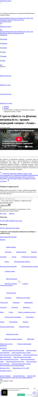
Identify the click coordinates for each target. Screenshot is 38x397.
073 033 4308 (4, 221)
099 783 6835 (12, 237)
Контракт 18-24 (19, 20)
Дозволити (21, 395)
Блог (25, 18)
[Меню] (0, 25)
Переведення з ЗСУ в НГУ (21, 368)
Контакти (11, 20)
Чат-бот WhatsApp (19, 376)
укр (1, 23)
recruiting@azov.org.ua (15, 221)
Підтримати (3, 20)
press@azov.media (13, 228)
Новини (20, 18)
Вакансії (8, 18)
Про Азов (30, 18)
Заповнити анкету (6, 370)
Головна (2, 18)
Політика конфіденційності (24, 377)
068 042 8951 (4, 237)
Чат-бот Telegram (5, 376)
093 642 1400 (4, 228)
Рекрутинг (14, 18)
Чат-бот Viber (31, 376)
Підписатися (4, 205)
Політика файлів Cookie (7, 377)
